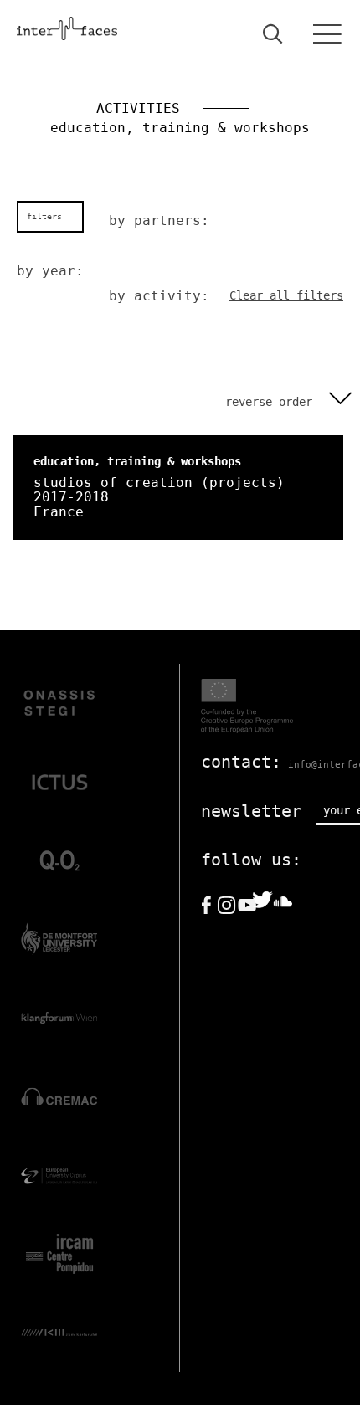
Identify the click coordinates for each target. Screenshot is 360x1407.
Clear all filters (286, 295)
